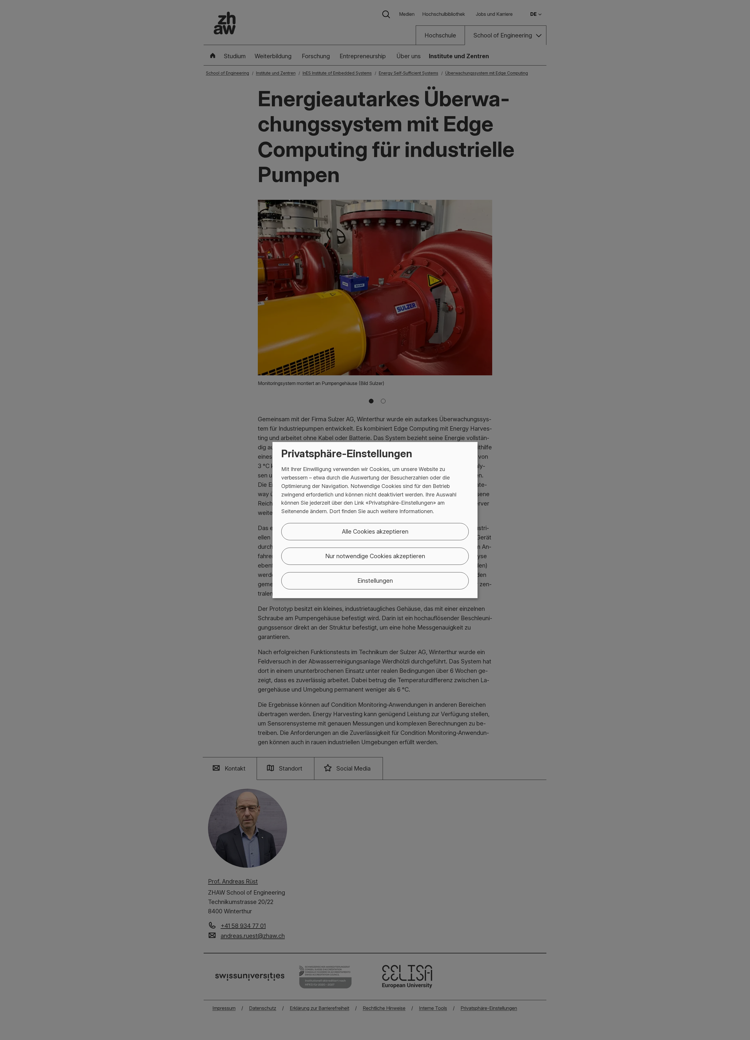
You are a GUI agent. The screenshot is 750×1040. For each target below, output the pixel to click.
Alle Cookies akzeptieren (375, 531)
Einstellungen (375, 580)
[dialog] (375, 520)
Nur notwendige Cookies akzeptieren (375, 556)
